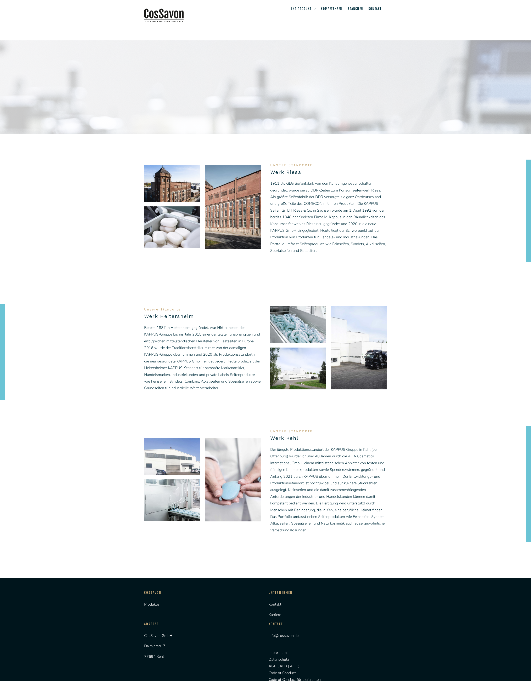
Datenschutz (279, 659)
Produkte (151, 604)
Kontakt (275, 604)
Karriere (275, 614)
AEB (283, 666)
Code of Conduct (282, 672)
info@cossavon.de (283, 635)
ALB (294, 666)
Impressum (278, 652)
